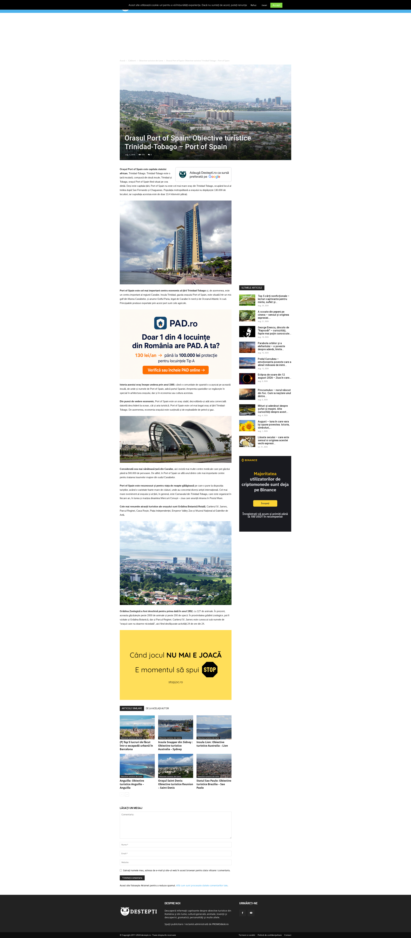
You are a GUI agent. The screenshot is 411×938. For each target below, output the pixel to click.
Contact (287, 935)
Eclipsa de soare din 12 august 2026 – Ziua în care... (274, 376)
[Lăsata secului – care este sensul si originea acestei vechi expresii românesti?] (247, 441)
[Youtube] (251, 913)
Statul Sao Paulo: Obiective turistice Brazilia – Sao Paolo (214, 784)
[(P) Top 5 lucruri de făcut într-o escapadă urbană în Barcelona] (137, 727)
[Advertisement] (205, 37)
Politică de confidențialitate (270, 935)
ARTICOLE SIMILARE (132, 708)
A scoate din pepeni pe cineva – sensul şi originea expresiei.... (273, 314)
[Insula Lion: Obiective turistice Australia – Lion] (214, 727)
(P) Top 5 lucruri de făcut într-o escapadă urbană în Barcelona (136, 745)
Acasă (122, 60)
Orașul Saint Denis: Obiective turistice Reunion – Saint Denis (175, 784)
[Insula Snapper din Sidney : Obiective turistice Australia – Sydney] (175, 727)
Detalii (264, 5)
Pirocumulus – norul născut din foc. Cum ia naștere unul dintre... (274, 393)
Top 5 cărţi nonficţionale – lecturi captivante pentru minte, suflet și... (273, 299)
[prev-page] (122, 794)
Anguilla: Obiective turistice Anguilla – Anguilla (132, 784)
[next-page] (127, 794)
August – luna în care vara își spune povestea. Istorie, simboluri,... (273, 424)
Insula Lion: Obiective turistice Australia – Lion (212, 743)
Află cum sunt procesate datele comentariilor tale (201, 885)
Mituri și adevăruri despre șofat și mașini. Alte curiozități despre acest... (273, 408)
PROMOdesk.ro (220, 924)
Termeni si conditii (247, 935)
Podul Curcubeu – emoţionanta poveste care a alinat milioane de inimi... (274, 362)
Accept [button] (276, 5)
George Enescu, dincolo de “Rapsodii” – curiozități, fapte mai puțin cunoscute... (274, 330)
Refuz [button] (253, 5)
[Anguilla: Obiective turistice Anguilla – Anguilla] (137, 766)
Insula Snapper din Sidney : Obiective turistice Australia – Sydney (175, 745)
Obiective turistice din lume (151, 60)
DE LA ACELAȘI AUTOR (157, 708)
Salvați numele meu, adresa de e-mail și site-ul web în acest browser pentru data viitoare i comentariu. (176, 870)
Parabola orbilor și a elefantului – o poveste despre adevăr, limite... (271, 346)
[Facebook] (242, 913)
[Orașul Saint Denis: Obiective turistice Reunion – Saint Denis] (175, 766)
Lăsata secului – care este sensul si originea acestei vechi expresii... (273, 440)
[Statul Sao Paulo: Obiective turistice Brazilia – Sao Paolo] (214, 766)
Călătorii (132, 60)
